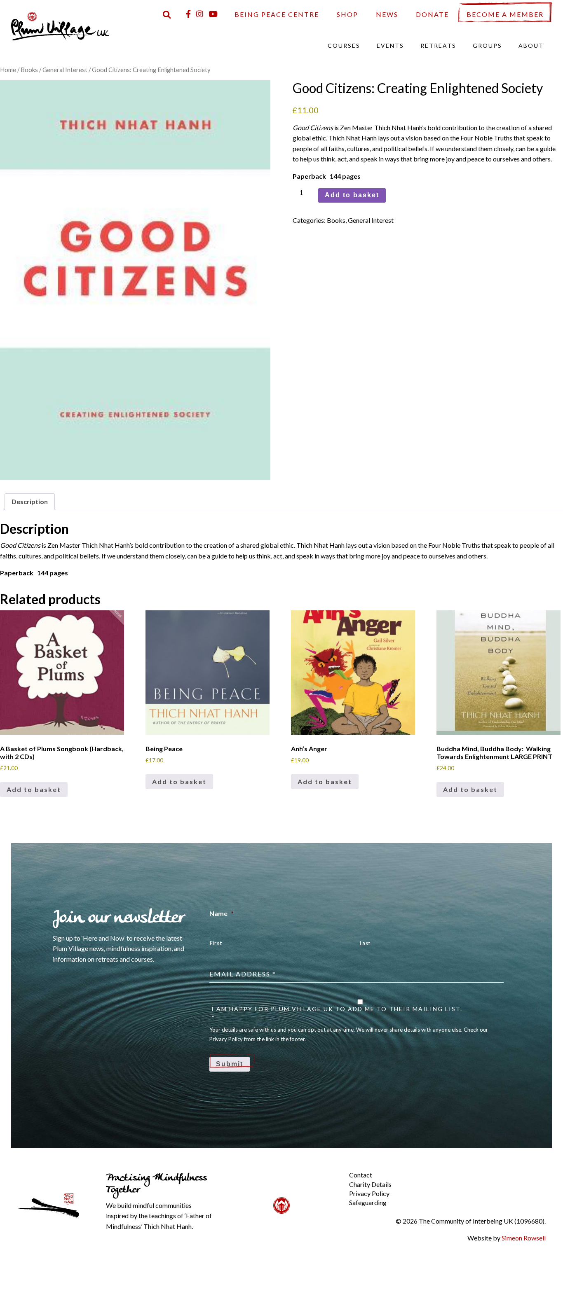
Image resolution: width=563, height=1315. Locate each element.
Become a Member (505, 14)
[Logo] (60, 25)
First (216, 943)
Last (365, 943)
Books (29, 69)
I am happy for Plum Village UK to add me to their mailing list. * (336, 1013)
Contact (360, 1175)
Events (390, 45)
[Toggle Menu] (335, 1168)
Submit (229, 1063)
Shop (347, 14)
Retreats (438, 45)
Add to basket (352, 195)
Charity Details (370, 1184)
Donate (432, 14)
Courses (344, 45)
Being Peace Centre (277, 14)
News (387, 14)
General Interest (64, 69)
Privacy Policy (369, 1193)
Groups (487, 45)
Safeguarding (368, 1202)
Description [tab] (30, 501)
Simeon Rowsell (524, 1238)
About (531, 45)
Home (8, 69)
